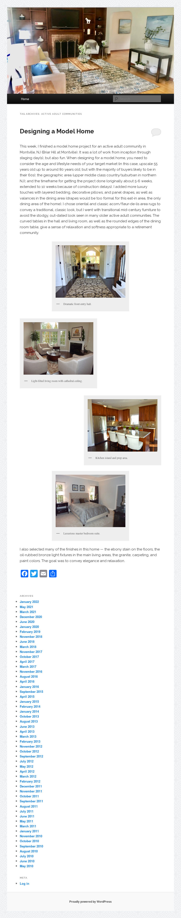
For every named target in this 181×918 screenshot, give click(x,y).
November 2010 (31, 836)
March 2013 (28, 736)
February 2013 (30, 741)
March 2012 (28, 776)
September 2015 (31, 691)
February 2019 (30, 631)
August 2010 (29, 851)
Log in (24, 883)
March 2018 (28, 646)
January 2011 (29, 831)
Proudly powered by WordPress (90, 901)
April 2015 (27, 696)
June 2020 (27, 621)
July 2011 (26, 811)
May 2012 (26, 766)
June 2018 (27, 641)
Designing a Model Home (57, 131)
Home (25, 99)
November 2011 (31, 791)
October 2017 (29, 656)
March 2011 (28, 826)
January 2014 (29, 711)
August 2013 (29, 721)
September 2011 (31, 801)
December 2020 (31, 616)
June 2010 (27, 861)
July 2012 (26, 761)
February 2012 (30, 781)
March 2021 (28, 611)
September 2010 (31, 846)
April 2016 (27, 681)
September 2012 (31, 756)
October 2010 (29, 841)
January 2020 (29, 626)
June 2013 (27, 726)
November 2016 (31, 671)
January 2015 (29, 701)
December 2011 (31, 786)
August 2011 (29, 806)
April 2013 (27, 731)
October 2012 (29, 751)
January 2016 (29, 686)
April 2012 (27, 771)
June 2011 (27, 816)
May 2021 (26, 607)
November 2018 (31, 636)
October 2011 (29, 796)
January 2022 (29, 601)
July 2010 (26, 856)
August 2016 (29, 676)
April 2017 (27, 661)
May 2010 (26, 866)
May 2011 (26, 821)
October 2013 (29, 716)
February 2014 (30, 706)
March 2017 (28, 666)
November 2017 (31, 651)
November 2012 (31, 746)
